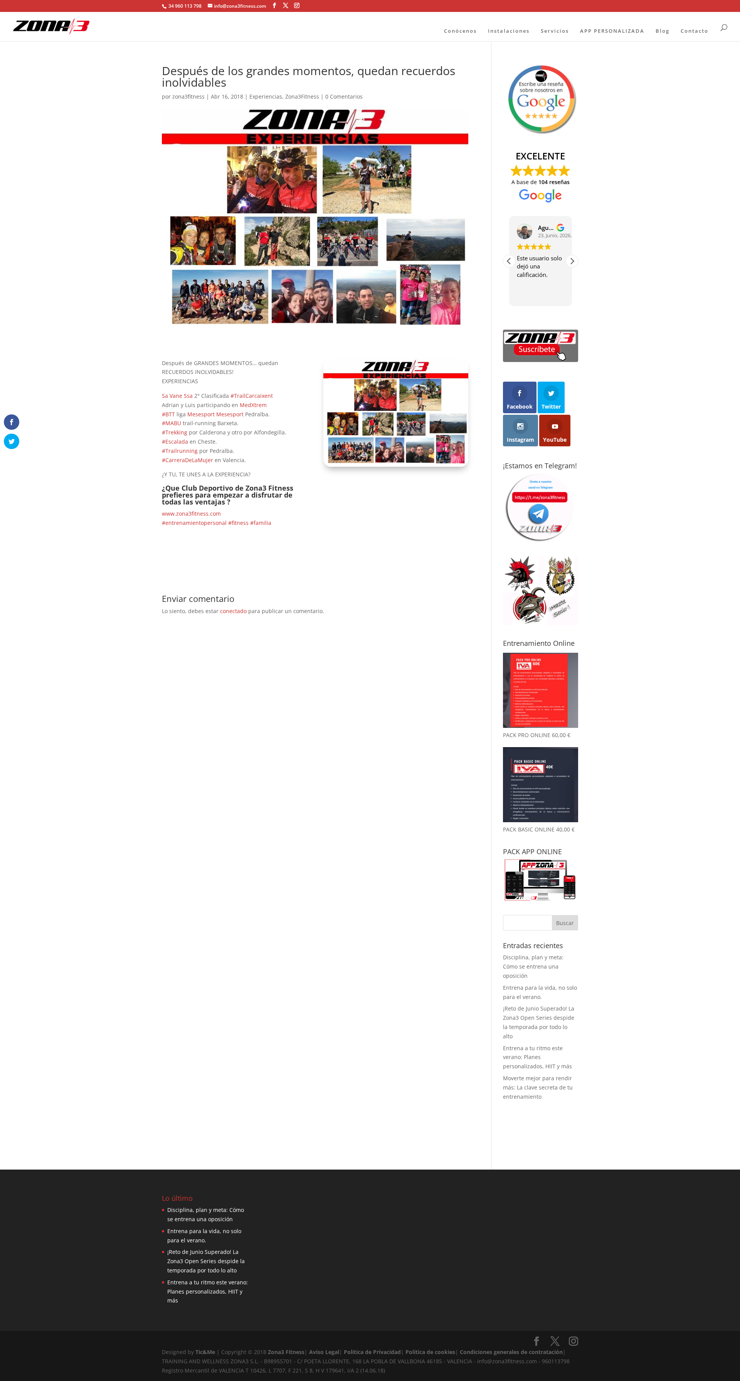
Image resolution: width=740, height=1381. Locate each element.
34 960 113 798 (184, 6)
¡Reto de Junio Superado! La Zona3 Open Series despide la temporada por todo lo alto (206, 1261)
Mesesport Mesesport (215, 414)
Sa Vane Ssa (177, 395)
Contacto (694, 30)
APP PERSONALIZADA (612, 30)
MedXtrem (253, 405)
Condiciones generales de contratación (511, 1352)
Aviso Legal (324, 1352)
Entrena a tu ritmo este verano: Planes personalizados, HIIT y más (537, 1057)
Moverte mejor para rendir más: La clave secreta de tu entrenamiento (538, 1087)
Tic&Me (205, 1352)
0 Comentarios (344, 96)
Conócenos (460, 30)
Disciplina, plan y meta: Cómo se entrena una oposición (533, 966)
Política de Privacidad (372, 1352)
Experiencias (265, 96)
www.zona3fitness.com (191, 513)
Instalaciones (509, 30)
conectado (233, 611)
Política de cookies (430, 1352)
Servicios (555, 30)
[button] (572, 261)
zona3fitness (188, 96)
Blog (662, 30)
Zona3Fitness (302, 96)
